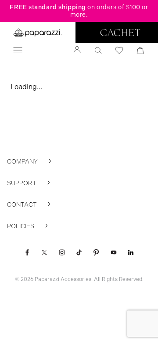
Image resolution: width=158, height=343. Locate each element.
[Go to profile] (77, 50)
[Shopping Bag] (140, 50)
